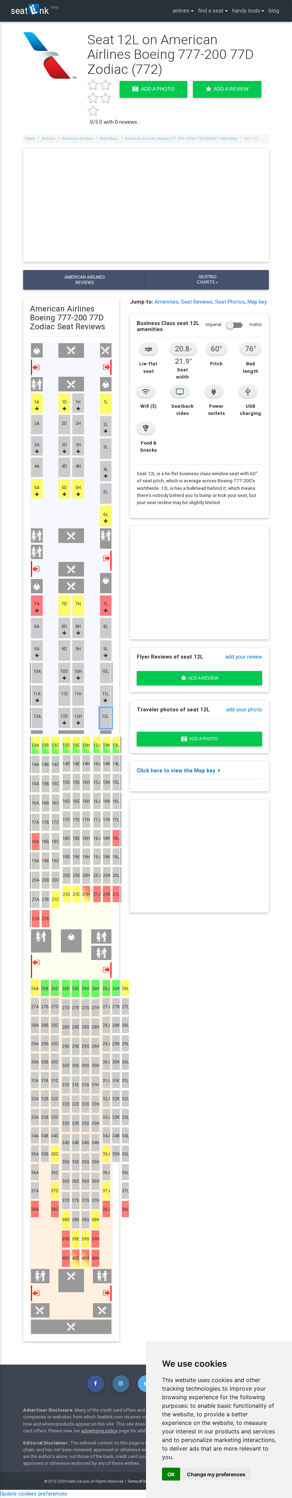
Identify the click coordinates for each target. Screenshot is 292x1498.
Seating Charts (207, 279)
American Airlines (77, 138)
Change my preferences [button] (216, 1474)
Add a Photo (156, 89)
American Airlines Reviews (84, 279)
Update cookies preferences (33, 1493)
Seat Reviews (197, 301)
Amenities (166, 301)
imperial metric (233, 324)
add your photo (244, 709)
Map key (257, 301)
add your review (243, 656)
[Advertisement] (146, 205)
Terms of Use (138, 1481)
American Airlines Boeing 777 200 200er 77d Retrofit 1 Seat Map (181, 138)
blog (273, 10)
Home (30, 138)
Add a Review (230, 89)
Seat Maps (109, 138)
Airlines (48, 138)
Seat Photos (230, 301)
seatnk (30, 11)
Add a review (202, 678)
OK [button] (171, 1474)
